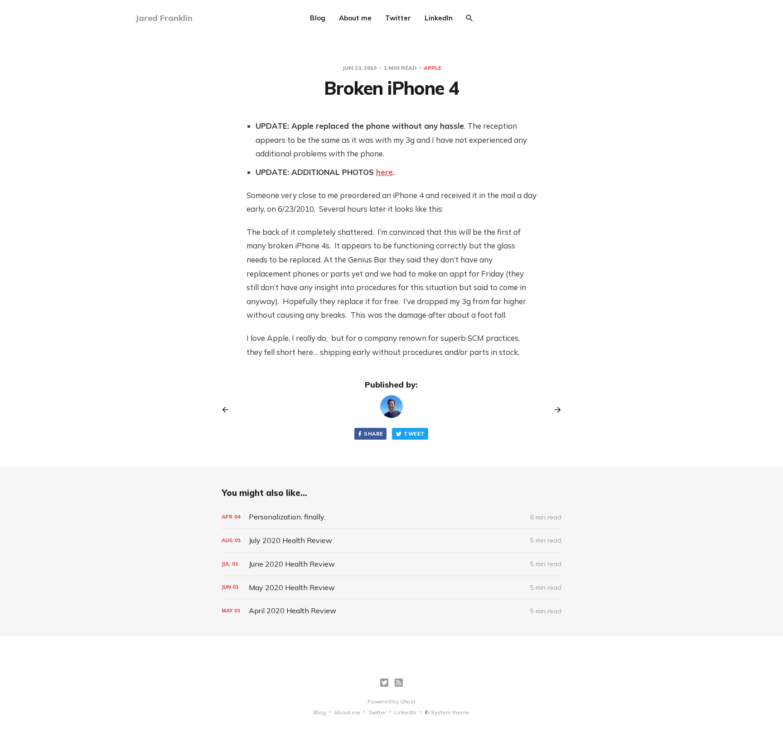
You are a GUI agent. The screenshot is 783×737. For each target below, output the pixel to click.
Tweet (414, 434)
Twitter (398, 18)
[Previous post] (228, 410)
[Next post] (554, 410)
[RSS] (398, 682)
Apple (432, 67)
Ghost (408, 701)
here (384, 172)
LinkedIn (439, 18)
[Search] (469, 18)
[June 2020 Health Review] (391, 564)
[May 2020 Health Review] (391, 587)
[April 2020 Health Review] (391, 610)
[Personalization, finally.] (391, 517)
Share (373, 434)
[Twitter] (384, 682)
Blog (317, 18)
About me (355, 18)
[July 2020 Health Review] (391, 540)
